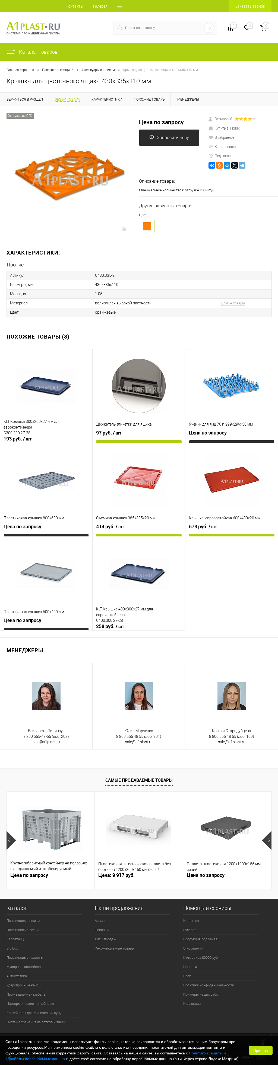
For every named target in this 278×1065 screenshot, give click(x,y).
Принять (260, 1050)
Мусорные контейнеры (25, 967)
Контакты (74, 6)
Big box (12, 948)
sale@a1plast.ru (46, 742)
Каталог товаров (38, 52)
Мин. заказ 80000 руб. (201, 957)
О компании (193, 948)
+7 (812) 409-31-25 (86, 27)
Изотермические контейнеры (30, 1004)
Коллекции (192, 1004)
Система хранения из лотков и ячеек (36, 1022)
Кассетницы (16, 939)
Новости (190, 967)
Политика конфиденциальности (208, 985)
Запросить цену (173, 137)
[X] (234, 165)
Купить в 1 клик (227, 128)
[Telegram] (242, 165)
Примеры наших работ (201, 994)
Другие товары (233, 303)
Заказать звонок (250, 6)
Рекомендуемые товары (115, 948)
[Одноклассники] (219, 165)
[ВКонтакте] (211, 165)
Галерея (100, 6)
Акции (100, 921)
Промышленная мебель (26, 994)
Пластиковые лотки (23, 930)
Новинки (102, 930)
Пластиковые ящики (23, 921)
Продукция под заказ (200, 939)
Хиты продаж (105, 939)
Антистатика (17, 976)
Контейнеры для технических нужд (34, 1013)
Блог (187, 976)
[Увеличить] (69, 174)
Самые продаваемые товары (139, 780)
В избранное (225, 137)
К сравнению (225, 146)
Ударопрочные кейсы (24, 985)
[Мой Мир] (227, 165)
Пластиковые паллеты (25, 957)
